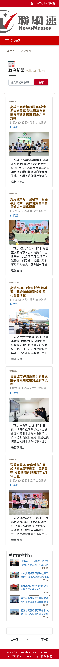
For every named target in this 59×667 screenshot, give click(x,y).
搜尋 (41, 82)
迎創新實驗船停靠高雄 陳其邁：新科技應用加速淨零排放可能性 (35, 614)
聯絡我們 (46, 656)
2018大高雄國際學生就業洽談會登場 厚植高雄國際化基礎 (35, 577)
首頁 (12, 51)
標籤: (16, 127)
